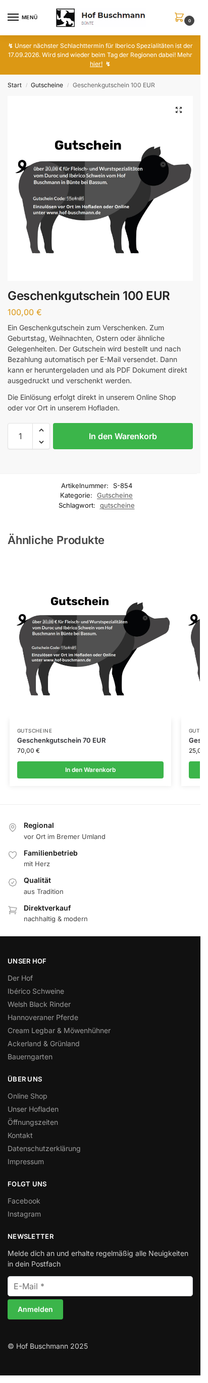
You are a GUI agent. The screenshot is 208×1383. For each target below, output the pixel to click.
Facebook (24, 1200)
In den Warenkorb (123, 436)
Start (15, 85)
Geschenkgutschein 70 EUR (61, 740)
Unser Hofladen (33, 1109)
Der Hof (20, 978)
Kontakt (20, 1135)
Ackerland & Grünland (44, 1043)
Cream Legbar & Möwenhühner (59, 1030)
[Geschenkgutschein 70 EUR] (90, 638)
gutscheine (117, 505)
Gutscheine (47, 85)
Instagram (24, 1214)
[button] (181, 18)
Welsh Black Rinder (39, 1004)
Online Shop (27, 1096)
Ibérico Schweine (36, 991)
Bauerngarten (30, 1056)
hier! (96, 64)
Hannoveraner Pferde (43, 1017)
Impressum (26, 1161)
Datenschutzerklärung (44, 1148)
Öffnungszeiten (33, 1122)
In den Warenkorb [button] (90, 769)
